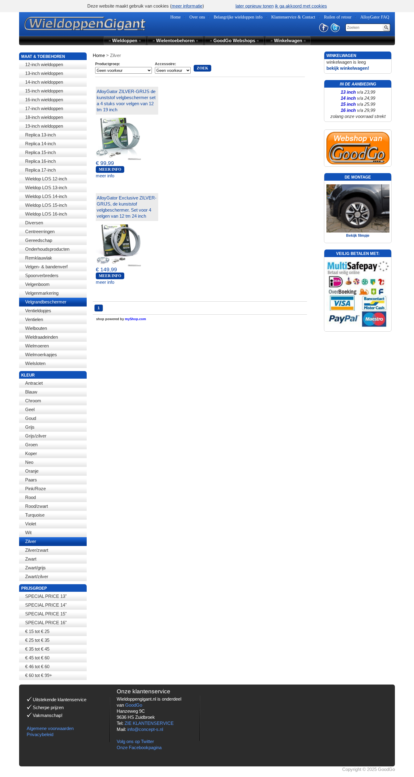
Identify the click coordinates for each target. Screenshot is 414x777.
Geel (30, 409)
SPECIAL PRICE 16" (46, 622)
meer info (105, 175)
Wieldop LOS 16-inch (46, 213)
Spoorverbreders (41, 275)
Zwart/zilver (36, 576)
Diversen (34, 222)
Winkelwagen (288, 40)
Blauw (31, 391)
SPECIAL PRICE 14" (46, 605)
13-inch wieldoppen (44, 73)
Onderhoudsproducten (47, 249)
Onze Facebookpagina (139, 747)
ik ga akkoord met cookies (301, 5)
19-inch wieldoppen (44, 126)
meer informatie (187, 5)
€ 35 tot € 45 (37, 648)
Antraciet (34, 383)
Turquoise (35, 514)
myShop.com (135, 319)
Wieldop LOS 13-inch (46, 187)
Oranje (31, 471)
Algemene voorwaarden (50, 728)
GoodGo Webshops (234, 40)
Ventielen (34, 319)
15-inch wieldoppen (44, 90)
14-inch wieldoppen (44, 82)
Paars (31, 479)
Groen (31, 444)
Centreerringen (40, 231)
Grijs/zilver (35, 435)
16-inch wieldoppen (44, 99)
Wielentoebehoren (175, 40)
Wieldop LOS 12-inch (46, 178)
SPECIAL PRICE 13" (46, 596)
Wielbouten (36, 328)
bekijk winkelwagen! (347, 68)
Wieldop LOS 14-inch (46, 196)
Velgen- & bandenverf (46, 266)
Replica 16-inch (40, 161)
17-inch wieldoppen (44, 108)
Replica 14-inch (40, 143)
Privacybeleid (40, 734)
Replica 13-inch (40, 134)
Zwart (30, 558)
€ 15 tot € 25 (37, 631)
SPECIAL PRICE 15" (46, 613)
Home (99, 55)
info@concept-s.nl (145, 729)
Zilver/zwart (36, 550)
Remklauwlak (38, 257)
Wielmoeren (37, 345)
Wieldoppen (125, 40)
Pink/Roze (35, 488)
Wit (28, 532)
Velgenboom (37, 284)
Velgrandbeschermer (45, 301)
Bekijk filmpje (357, 235)
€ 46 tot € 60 (37, 666)
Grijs (30, 427)
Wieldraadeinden (41, 337)
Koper (31, 453)
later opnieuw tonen (254, 5)
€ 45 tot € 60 (37, 657)
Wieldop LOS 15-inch (46, 205)
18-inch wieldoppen (44, 117)
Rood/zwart (36, 506)
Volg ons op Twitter (135, 741)
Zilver (30, 541)
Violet (30, 523)
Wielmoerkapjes (41, 354)
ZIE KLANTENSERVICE (149, 723)
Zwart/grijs (35, 567)
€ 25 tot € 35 (37, 640)
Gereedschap (38, 240)
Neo (29, 462)
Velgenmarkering (41, 293)
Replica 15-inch (40, 152)
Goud (30, 418)
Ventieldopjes (38, 310)
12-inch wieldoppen (44, 64)
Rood (30, 497)
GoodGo (133, 705)
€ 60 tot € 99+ (38, 675)
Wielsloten (35, 363)
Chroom (33, 400)
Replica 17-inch (40, 169)
